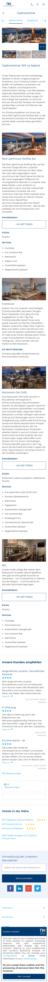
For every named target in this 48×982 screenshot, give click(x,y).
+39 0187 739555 (24, 224)
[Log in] (39, 4)
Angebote (32, 20)
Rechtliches (7, 917)
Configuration (10, 955)
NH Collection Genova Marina (17, 820)
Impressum (7, 908)
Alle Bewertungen (11, 773)
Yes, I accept (24, 976)
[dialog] (24, 954)
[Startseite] (8, 4)
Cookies (5, 926)
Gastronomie (16, 20)
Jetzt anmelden (24, 878)
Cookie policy (30, 958)
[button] (3, 13)
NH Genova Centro (12, 824)
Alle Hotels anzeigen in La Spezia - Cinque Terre (20, 837)
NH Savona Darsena (12, 828)
